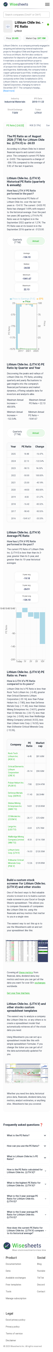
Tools (8, 1291)
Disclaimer (11, 1340)
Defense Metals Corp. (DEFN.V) (15, 794)
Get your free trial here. (18, 993)
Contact (41, 1291)
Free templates (13, 1284)
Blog (39, 1264)
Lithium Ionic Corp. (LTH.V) (14, 851)
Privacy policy (13, 1326)
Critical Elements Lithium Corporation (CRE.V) (16, 771)
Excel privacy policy (15, 1319)
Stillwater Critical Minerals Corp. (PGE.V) (16, 863)
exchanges (40, 982)
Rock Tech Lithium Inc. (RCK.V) (13, 756)
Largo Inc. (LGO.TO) (12, 828)
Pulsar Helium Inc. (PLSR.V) (16, 784)
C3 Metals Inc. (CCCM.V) (14, 817)
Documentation (13, 1264)
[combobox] (26, 15)
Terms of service (14, 1333)
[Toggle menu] (47, 4)
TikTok (40, 1277)
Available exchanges (16, 1277)
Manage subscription (16, 1298)
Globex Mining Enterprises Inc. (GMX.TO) (15, 806)
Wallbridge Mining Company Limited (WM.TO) (16, 840)
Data (8, 1271)
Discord (41, 1284)
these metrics (26, 972)
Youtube (41, 1271)
